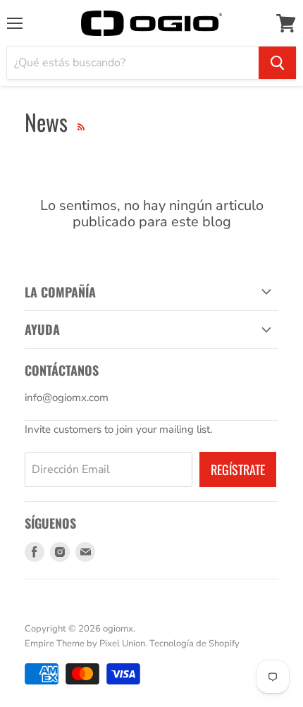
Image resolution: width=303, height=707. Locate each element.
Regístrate (238, 469)
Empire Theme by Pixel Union (85, 643)
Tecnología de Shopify (194, 643)
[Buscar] (277, 63)
